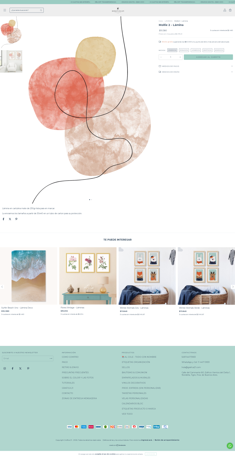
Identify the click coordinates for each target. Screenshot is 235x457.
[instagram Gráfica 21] (5, 368)
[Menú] (4, 10)
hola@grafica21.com (191, 367)
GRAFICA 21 (67, 388)
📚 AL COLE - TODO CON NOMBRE (139, 357)
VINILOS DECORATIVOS (134, 383)
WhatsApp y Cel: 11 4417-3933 (196, 362)
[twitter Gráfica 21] (21, 368)
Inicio (161, 21)
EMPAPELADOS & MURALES (136, 377)
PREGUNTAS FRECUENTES (75, 372)
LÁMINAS (168, 21)
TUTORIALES (68, 383)
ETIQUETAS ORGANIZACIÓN (136, 362)
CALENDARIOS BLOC (132, 403)
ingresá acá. (146, 440)
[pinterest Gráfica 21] (28, 368)
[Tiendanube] (117, 445)
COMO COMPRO (70, 357)
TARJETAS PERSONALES (134, 393)
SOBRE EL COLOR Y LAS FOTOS (78, 377)
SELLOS (126, 367)
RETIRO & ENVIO (70, 367)
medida (162, 50)
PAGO (65, 362)
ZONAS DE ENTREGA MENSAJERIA (79, 398)
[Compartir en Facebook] (3, 219)
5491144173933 (189, 357)
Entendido (150, 454)
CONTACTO (67, 393)
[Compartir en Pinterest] (16, 219)
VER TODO (127, 414)
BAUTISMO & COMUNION (134, 372)
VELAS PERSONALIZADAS (135, 398)
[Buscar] (41, 10)
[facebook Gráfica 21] (13, 368)
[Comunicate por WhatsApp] (230, 446)
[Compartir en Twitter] (10, 219)
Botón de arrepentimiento (167, 440)
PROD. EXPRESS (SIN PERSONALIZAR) (141, 388)
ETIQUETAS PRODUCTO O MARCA (139, 409)
